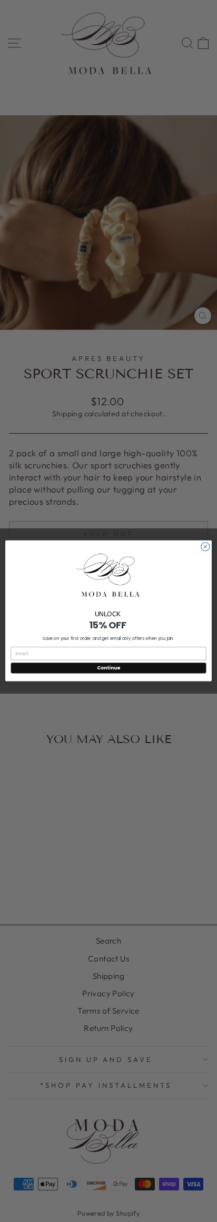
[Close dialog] (205, 547)
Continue (108, 668)
